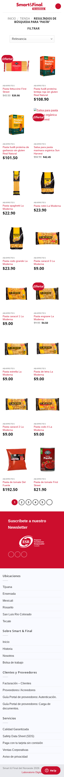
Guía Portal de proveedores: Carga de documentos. (26, 706)
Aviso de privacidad (15, 756)
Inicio (12, 18)
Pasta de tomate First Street (46, 484)
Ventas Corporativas (15, 749)
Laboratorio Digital (32, 772)
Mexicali (8, 600)
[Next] (49, 502)
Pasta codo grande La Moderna (15, 263)
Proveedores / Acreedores (19, 690)
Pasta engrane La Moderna (44, 318)
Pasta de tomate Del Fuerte (14, 484)
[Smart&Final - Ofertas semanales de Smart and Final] (31, 6)
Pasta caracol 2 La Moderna (13, 428)
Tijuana (7, 586)
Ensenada (9, 593)
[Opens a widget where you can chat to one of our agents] (50, 770)
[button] (5, 6)
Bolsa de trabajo (13, 662)
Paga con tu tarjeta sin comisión (23, 742)
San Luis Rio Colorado (17, 614)
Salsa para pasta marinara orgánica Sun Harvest (47, 150)
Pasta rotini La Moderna (47, 206)
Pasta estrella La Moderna (12, 373)
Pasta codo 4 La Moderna (43, 428)
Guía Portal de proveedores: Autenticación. (30, 697)
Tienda (25, 18)
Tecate (7, 621)
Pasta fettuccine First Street (14, 90)
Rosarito (8, 607)
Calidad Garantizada (16, 729)
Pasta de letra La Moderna (43, 373)
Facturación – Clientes (17, 683)
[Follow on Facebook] (11, 554)
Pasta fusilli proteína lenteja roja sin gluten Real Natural (46, 92)
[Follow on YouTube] (24, 554)
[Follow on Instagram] (18, 554)
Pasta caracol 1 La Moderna (13, 318)
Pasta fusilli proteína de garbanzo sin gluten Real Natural (16, 150)
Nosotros (8, 655)
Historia (7, 648)
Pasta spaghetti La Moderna (13, 207)
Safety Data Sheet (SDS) (18, 736)
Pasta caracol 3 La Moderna (44, 263)
